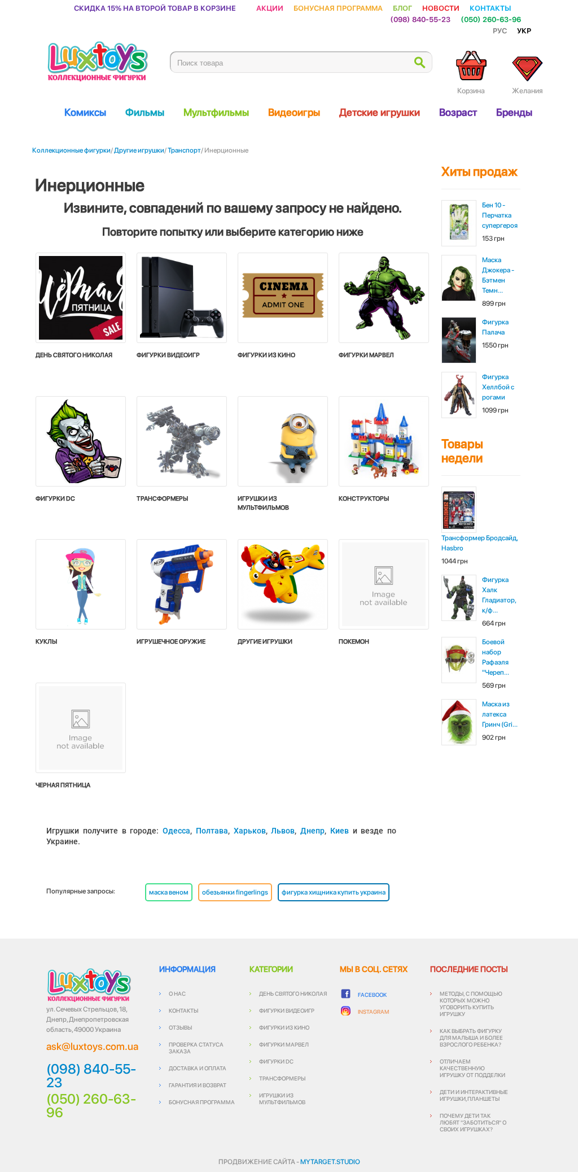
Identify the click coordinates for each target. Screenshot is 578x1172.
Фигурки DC (276, 1061)
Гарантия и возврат (197, 1085)
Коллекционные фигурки (71, 150)
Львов (283, 830)
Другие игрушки (139, 150)
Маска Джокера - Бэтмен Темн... (498, 275)
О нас (177, 993)
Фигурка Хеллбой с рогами (498, 387)
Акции (269, 7)
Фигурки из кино (284, 1027)
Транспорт (184, 150)
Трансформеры (282, 1078)
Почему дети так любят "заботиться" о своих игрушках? (473, 1122)
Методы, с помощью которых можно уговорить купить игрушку (471, 1003)
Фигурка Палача (495, 327)
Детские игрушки (379, 112)
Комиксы (85, 112)
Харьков (250, 830)
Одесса (176, 830)
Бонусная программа (338, 7)
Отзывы (180, 1027)
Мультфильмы (216, 112)
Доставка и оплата (197, 1068)
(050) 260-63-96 (491, 19)
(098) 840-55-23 (420, 19)
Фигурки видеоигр (286, 1010)
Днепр (312, 830)
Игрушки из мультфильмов (282, 1098)
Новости (440, 7)
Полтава (212, 830)
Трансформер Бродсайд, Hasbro (479, 543)
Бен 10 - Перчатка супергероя (500, 215)
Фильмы (144, 112)
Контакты (490, 7)
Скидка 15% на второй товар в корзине (155, 7)
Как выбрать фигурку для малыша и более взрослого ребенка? (471, 1037)
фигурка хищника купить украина (334, 892)
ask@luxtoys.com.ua (92, 1046)
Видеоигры (294, 112)
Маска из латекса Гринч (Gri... (500, 714)
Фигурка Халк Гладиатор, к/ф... (499, 595)
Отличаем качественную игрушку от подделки (472, 1068)
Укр (524, 30)
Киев (339, 830)
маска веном (169, 892)
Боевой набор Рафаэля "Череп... (495, 657)
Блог (402, 7)
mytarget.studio (330, 1162)
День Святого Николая (293, 993)
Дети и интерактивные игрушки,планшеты (474, 1095)
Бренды (514, 112)
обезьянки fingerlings (235, 892)
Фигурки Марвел (284, 1044)
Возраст (458, 112)
